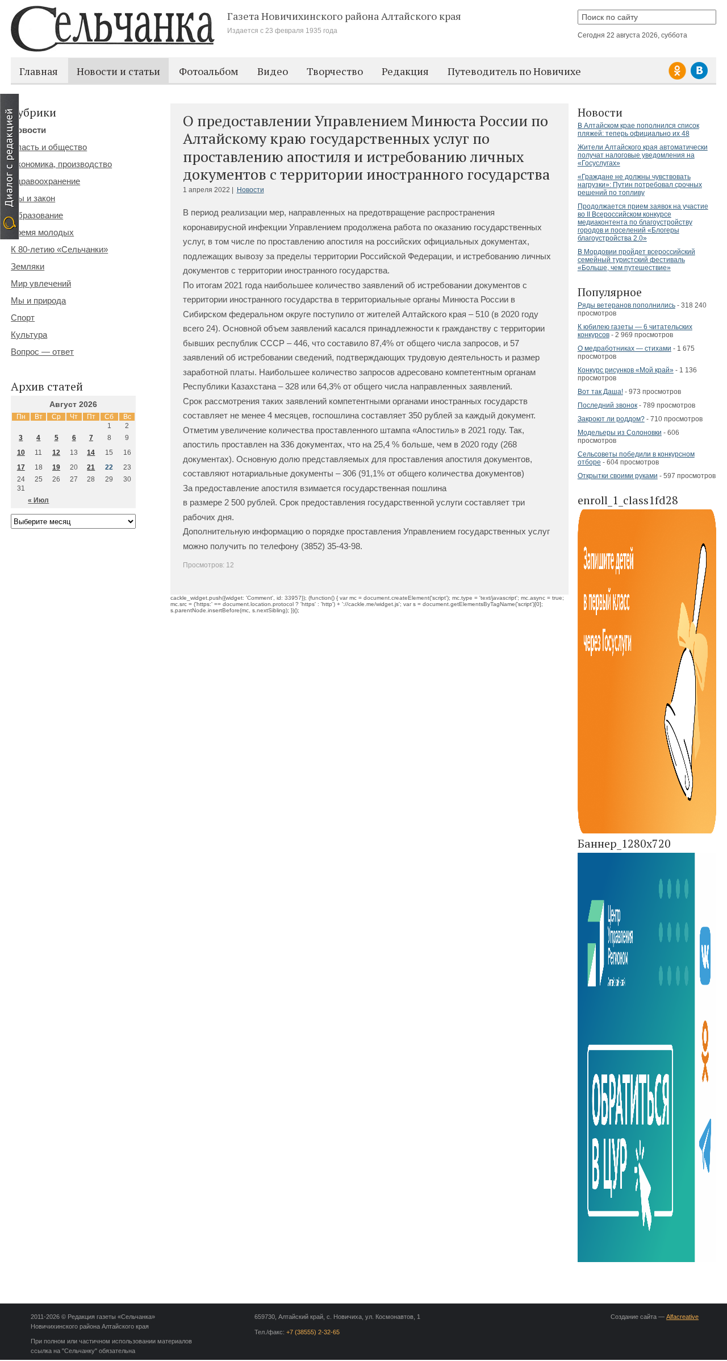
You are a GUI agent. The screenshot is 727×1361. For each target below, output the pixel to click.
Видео (272, 71)
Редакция (405, 71)
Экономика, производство (61, 164)
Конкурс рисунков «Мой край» (626, 370)
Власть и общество (49, 147)
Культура (29, 334)
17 (21, 467)
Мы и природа (38, 300)
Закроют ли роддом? (611, 419)
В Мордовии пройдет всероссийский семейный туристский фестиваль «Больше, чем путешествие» (636, 260)
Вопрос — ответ (42, 351)
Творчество (335, 71)
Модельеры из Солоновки (620, 433)
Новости (250, 190)
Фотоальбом (209, 71)
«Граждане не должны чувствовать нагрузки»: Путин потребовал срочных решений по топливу (640, 185)
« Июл (38, 500)
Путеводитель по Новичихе (514, 71)
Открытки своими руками (618, 476)
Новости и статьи (118, 71)
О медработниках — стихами (624, 348)
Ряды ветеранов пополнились (626, 305)
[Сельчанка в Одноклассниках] (678, 77)
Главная (38, 71)
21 (91, 467)
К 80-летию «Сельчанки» (59, 249)
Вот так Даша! (600, 392)
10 (21, 453)
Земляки (27, 266)
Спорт (23, 317)
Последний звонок (607, 405)
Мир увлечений (41, 283)
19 (56, 467)
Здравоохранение (45, 181)
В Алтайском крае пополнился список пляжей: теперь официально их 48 (638, 130)
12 (56, 453)
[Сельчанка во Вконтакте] (699, 77)
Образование (37, 215)
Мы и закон (33, 198)
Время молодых (42, 232)
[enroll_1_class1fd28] (647, 831)
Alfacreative (682, 1316)
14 (91, 453)
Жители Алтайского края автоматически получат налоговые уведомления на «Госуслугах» (643, 155)
